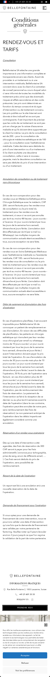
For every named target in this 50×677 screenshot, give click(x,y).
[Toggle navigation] (45, 8)
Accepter (25, 655)
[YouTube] (46, 1)
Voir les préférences (25, 670)
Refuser (25, 663)
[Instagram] (41, 1)
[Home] (19, 8)
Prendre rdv (25, 607)
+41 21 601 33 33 (23, 2)
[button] (45, 625)
